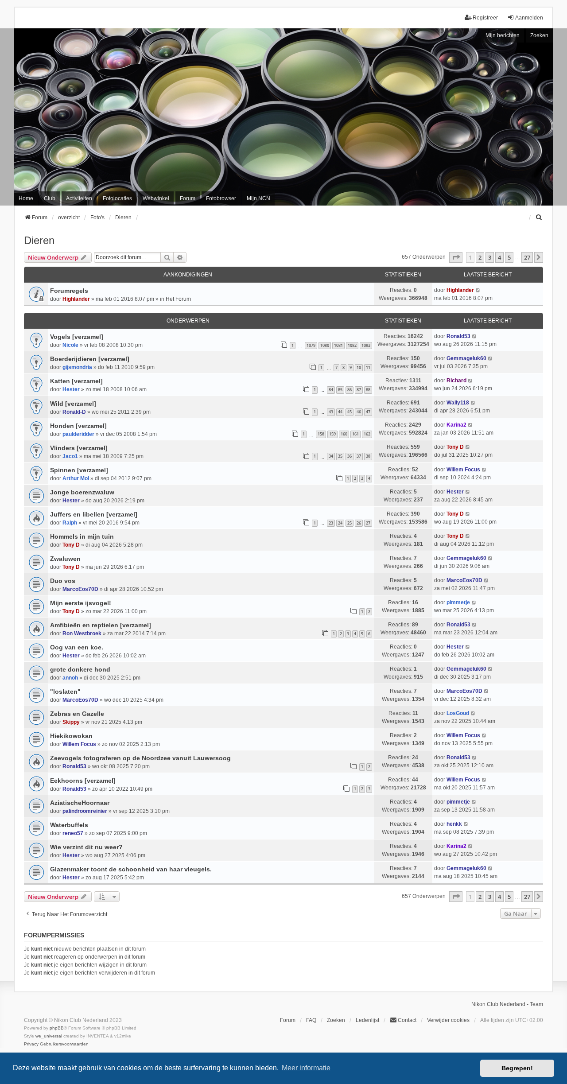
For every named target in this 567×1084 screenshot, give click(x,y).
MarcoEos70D (80, 589)
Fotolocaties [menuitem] (117, 198)
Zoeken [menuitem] (336, 1020)
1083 (365, 345)
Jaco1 (70, 456)
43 (331, 412)
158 (321, 434)
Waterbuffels (69, 824)
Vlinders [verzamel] (79, 447)
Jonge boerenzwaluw (82, 492)
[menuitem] (539, 217)
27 (368, 523)
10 (359, 367)
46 (359, 412)
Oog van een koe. (76, 647)
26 (359, 523)
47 (368, 412)
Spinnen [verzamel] (79, 470)
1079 (311, 345)
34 (331, 456)
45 (349, 412)
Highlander (76, 299)
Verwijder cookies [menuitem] (448, 1020)
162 (367, 434)
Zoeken (539, 35)
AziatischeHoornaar (79, 802)
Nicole (70, 345)
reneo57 (72, 833)
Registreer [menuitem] (485, 18)
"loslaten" (65, 691)
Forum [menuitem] (187, 198)
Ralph (69, 523)
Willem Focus (463, 469)
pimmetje (458, 602)
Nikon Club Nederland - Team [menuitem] (507, 1004)
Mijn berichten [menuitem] (502, 35)
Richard (456, 380)
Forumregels (69, 290)
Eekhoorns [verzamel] (83, 780)
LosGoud (458, 713)
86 (349, 389)
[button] (455, 257)
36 (349, 456)
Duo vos (62, 580)
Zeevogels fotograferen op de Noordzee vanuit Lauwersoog (140, 758)
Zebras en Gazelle (77, 713)
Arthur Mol (75, 478)
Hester (71, 500)
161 (355, 434)
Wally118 (458, 403)
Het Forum (178, 299)
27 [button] (527, 257)
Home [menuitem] (26, 198)
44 (340, 412)
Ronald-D (74, 412)
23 (331, 523)
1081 (338, 345)
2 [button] (480, 257)
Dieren (39, 240)
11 (368, 367)
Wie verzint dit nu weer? (86, 847)
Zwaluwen (65, 558)
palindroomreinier (84, 811)
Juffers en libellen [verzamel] (93, 514)
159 (332, 434)
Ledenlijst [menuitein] (367, 1020)
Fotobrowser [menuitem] (221, 198)
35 (340, 456)
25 (349, 523)
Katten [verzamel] (76, 381)
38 (368, 456)
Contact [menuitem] (407, 1020)
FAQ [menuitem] (311, 1020)
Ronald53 (458, 336)
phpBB (57, 1028)
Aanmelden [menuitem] (529, 18)
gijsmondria (77, 367)
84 (331, 389)
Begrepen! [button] (517, 1068)
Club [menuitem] (49, 198)
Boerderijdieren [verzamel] (89, 358)
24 (340, 523)
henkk (454, 824)
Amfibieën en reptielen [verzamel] (100, 625)
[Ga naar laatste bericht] (478, 290)
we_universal (48, 1035)
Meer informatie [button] (306, 1068)
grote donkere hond (80, 669)
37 (359, 456)
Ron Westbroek (81, 633)
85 (340, 389)
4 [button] (499, 257)
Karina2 (456, 425)
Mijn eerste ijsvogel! (80, 602)
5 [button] (509, 257)
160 (344, 434)
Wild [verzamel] (73, 403)
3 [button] (489, 257)
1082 (352, 345)
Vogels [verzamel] (76, 336)
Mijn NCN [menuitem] (258, 198)
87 (359, 389)
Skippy (71, 722)
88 (368, 389)
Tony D (455, 447)
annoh (70, 678)
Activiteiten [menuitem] (79, 198)
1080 (324, 345)
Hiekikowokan (71, 735)
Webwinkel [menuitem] (156, 198)
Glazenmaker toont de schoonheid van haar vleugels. (131, 869)
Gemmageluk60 (466, 358)
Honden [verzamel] (78, 425)
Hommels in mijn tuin (82, 536)
